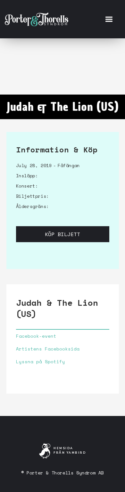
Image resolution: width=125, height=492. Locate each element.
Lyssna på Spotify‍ (40, 361)
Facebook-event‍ (36, 336)
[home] (36, 19)
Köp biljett (62, 234)
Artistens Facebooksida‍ (47, 349)
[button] (108, 19)
